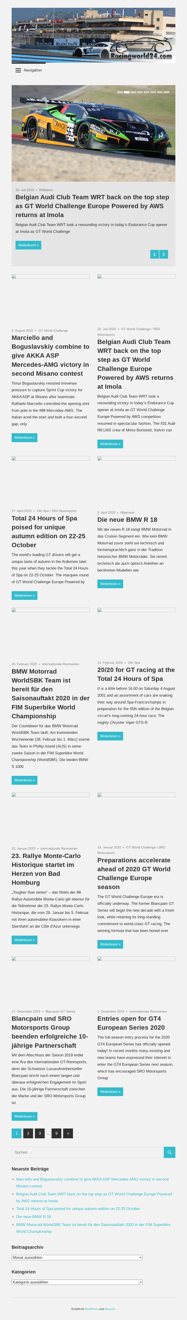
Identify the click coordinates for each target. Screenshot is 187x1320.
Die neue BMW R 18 (127, 519)
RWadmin (46, 190)
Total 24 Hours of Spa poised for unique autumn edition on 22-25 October (78, 1209)
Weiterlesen (27, 245)
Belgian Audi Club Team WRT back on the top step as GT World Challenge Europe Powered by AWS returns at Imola (92, 206)
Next (163, 254)
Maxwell (110, 1309)
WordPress (92, 1309)
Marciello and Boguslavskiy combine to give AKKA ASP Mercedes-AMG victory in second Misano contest (50, 355)
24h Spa (43, 511)
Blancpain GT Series (60, 1011)
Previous (154, 254)
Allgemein (127, 512)
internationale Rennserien (60, 664)
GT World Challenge (53, 330)
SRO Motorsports (64, 511)
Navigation (33, 70)
